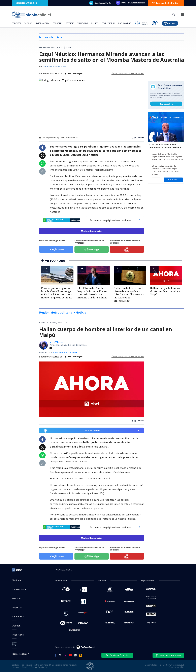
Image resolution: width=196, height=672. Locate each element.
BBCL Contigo (124, 23)
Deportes (70, 23)
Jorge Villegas (56, 342)
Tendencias (82, 23)
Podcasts (16, 23)
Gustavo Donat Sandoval (65, 352)
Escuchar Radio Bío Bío (167, 3)
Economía (57, 23)
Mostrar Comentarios (91, 231)
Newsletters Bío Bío (103, 3)
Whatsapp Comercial (119, 655)
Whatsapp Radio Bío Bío (170, 655)
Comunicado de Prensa (54, 66)
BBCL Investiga (108, 23)
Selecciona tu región (26, 2)
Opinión (94, 23)
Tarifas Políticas (19, 653)
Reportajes (18, 634)
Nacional (28, 23)
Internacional (43, 23)
